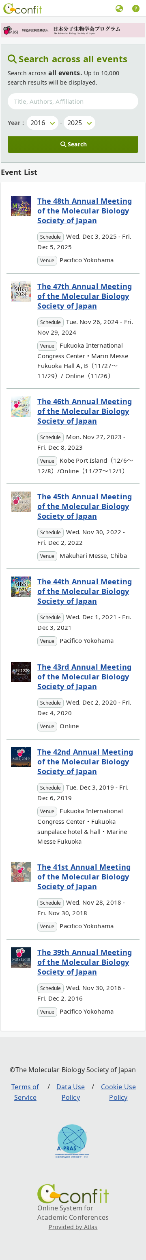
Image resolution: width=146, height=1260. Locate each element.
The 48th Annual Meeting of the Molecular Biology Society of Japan (84, 210)
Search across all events (73, 58)
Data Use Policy (70, 1092)
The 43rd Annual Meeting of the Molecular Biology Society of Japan (84, 676)
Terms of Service (25, 1092)
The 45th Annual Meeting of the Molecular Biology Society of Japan (84, 506)
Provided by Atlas (73, 1227)
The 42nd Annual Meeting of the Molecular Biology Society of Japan (85, 761)
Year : (16, 122)
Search (77, 144)
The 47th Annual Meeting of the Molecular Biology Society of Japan (84, 296)
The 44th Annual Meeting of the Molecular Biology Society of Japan (84, 591)
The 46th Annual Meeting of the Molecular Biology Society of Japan (84, 411)
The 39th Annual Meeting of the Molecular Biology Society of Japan (84, 962)
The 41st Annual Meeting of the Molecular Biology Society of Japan (84, 876)
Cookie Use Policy (118, 1092)
